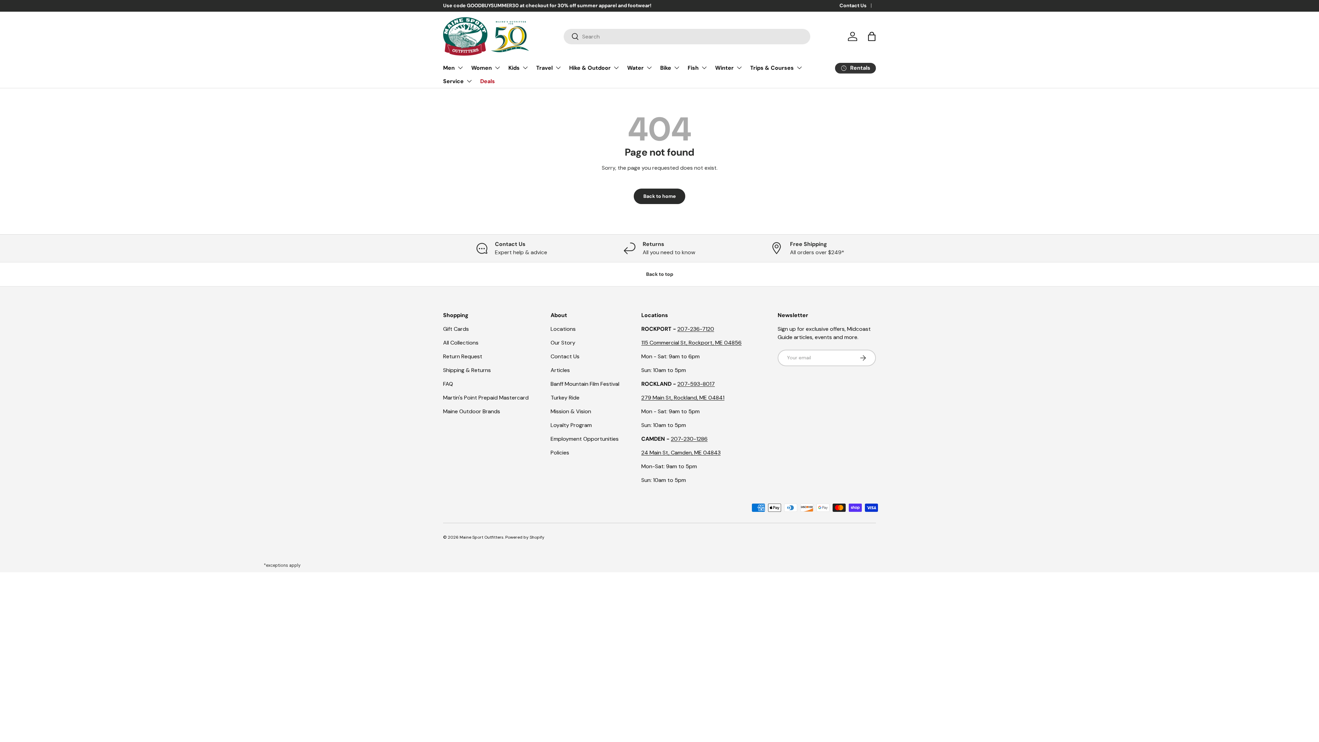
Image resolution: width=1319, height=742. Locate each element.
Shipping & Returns (467, 370)
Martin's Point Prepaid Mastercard (486, 397)
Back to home (659, 196)
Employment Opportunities (585, 438)
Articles (560, 370)
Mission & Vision (571, 411)
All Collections (460, 342)
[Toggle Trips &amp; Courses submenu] (799, 68)
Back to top (659, 274)
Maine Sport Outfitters (482, 537)
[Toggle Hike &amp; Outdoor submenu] (616, 68)
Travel (544, 67)
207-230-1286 (689, 438)
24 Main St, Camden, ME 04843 (681, 452)
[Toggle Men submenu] (460, 68)
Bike (665, 67)
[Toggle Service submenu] (469, 81)
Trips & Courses (772, 67)
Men (449, 67)
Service (453, 81)
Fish (693, 67)
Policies (560, 452)
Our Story (563, 342)
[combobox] (687, 36)
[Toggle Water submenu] (649, 68)
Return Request (462, 356)
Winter (724, 67)
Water (635, 67)
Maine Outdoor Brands (471, 411)
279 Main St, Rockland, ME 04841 (682, 397)
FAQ (448, 383)
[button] (871, 36)
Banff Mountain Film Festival (585, 383)
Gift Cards (456, 329)
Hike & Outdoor (590, 67)
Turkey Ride (565, 397)
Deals (487, 81)
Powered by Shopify (524, 537)
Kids (514, 67)
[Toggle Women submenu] (497, 68)
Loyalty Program (571, 425)
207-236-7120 (695, 329)
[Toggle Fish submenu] (704, 68)
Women (481, 67)
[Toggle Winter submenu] (739, 68)
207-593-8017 (696, 383)
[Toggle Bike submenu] (677, 68)
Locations (563, 329)
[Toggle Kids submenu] (525, 68)
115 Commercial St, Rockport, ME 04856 (691, 342)
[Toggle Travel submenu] (558, 68)
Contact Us (853, 5)
